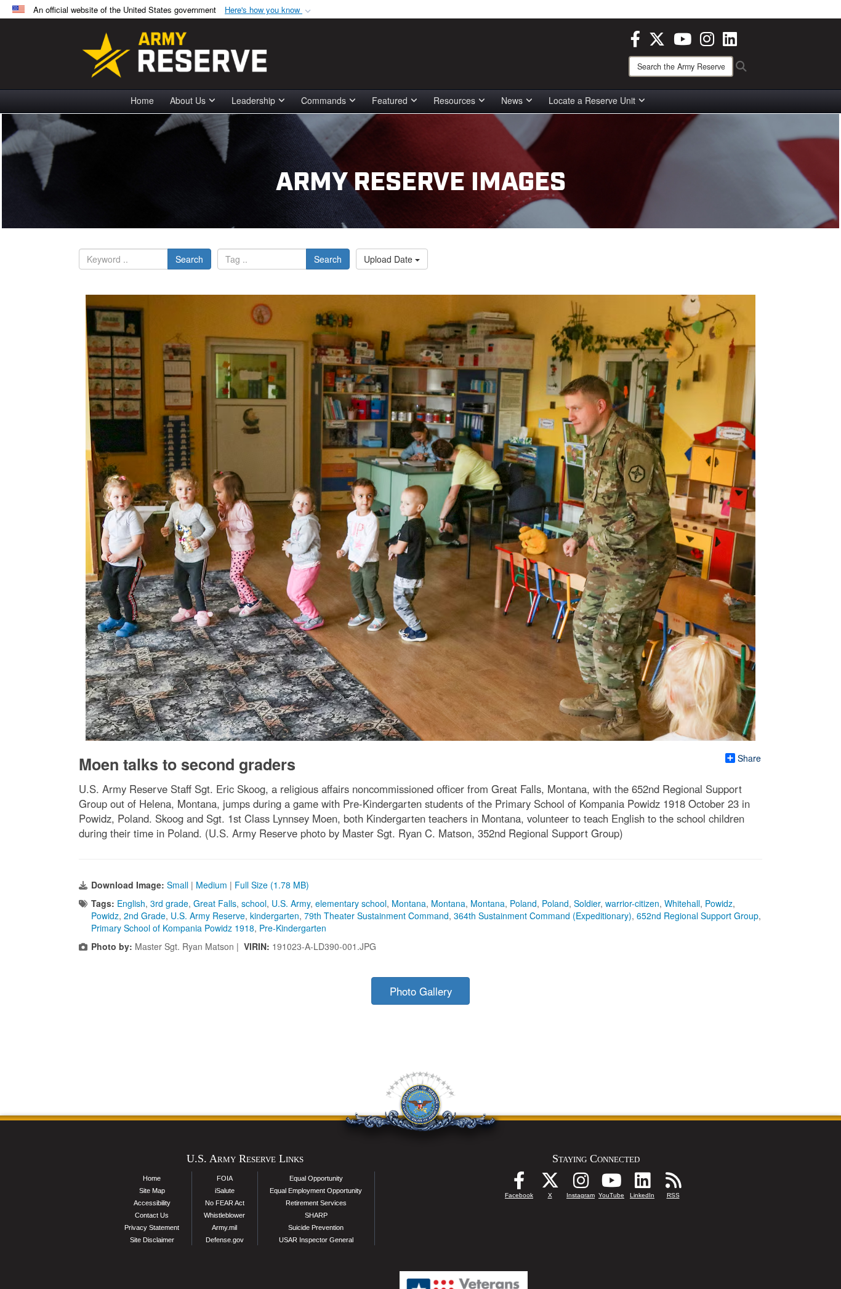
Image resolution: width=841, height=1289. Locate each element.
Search (189, 259)
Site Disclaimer (152, 1239)
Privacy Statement (151, 1227)
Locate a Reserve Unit (592, 100)
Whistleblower (224, 1215)
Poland (523, 903)
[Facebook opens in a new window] (635, 37)
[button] (269, 10)
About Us (188, 100)
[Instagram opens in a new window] (707, 37)
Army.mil (224, 1227)
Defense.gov (225, 1239)
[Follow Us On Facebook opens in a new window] (519, 1184)
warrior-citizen (632, 903)
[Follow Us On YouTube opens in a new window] (611, 1184)
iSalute (225, 1190)
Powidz (719, 903)
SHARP (316, 1215)
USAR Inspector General (316, 1239)
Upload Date (389, 259)
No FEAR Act (224, 1203)
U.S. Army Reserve (208, 915)
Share (749, 758)
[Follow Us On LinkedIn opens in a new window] (642, 1184)
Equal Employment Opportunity (316, 1190)
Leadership (253, 100)
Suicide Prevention (316, 1227)
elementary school (351, 903)
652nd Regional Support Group (698, 915)
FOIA (225, 1178)
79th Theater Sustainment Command (376, 915)
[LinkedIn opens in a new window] (730, 37)
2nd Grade (145, 915)
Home (142, 100)
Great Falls (214, 903)
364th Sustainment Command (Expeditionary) (543, 915)
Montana (409, 903)
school (254, 903)
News (512, 100)
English (131, 903)
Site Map (152, 1190)
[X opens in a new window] (657, 37)
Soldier (587, 903)
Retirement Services (316, 1203)
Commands (323, 100)
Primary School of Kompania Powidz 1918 (172, 928)
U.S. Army (291, 903)
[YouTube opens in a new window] (682, 37)
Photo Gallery (421, 991)
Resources (454, 100)
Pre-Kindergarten (292, 928)
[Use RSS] (673, 1184)
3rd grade (169, 903)
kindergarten (274, 915)
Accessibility (152, 1203)
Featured (390, 100)
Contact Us (152, 1215)
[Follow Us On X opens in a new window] (549, 1184)
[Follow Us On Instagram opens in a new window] (580, 1184)
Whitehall (682, 903)
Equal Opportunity (316, 1178)
